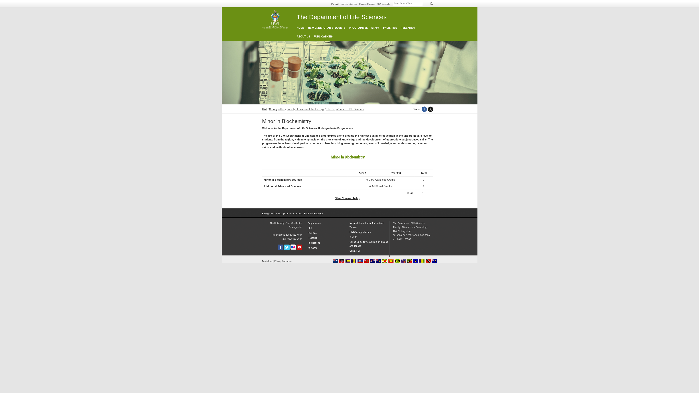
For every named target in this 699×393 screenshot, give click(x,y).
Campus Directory (349, 3)
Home (300, 27)
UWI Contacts (383, 3)
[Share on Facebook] (424, 109)
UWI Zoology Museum (360, 231)
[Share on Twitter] (430, 109)
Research (408, 27)
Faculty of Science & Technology (305, 109)
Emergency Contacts (272, 213)
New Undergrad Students (326, 27)
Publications (323, 36)
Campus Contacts (293, 213)
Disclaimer (267, 261)
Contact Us (355, 250)
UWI (264, 109)
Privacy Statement (283, 261)
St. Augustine (277, 109)
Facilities (390, 27)
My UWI (335, 3)
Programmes (358, 27)
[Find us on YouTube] (299, 249)
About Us (303, 36)
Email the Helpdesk (313, 213)
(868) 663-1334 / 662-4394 (288, 234)
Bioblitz (353, 236)
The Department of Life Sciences (345, 109)
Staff (375, 27)
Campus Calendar (367, 3)
